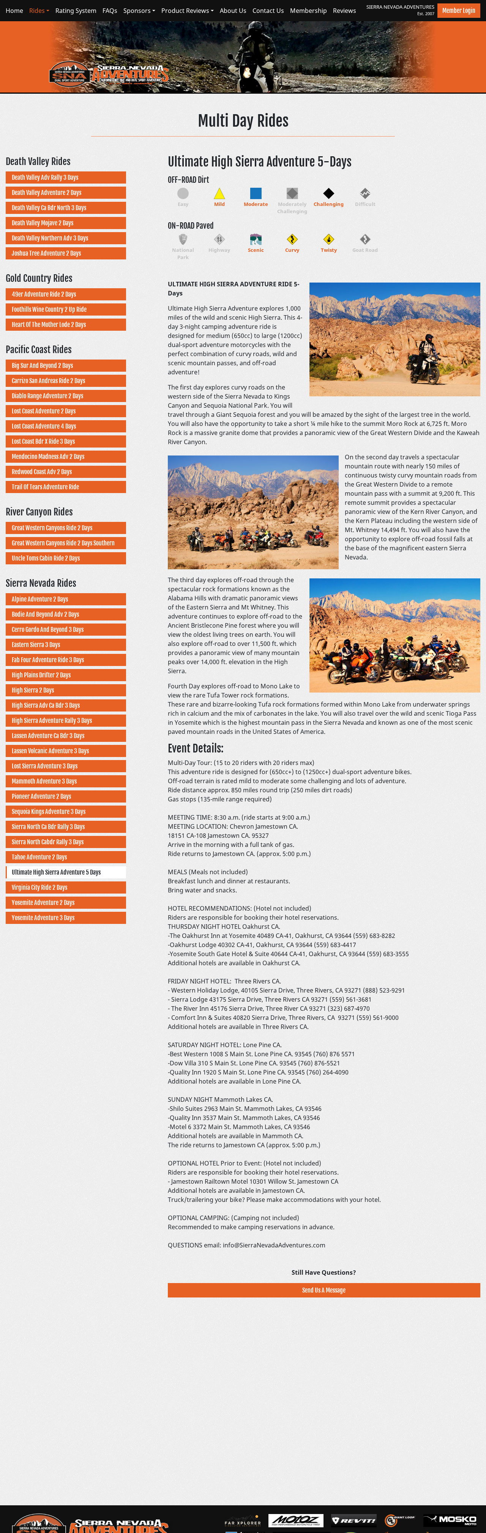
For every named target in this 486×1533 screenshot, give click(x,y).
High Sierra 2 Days (33, 690)
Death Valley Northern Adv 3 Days (50, 238)
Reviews (344, 10)
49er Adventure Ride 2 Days (44, 294)
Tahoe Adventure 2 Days (39, 857)
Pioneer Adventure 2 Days (41, 796)
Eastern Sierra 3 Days (36, 645)
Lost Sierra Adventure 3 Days (44, 766)
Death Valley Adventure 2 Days (46, 192)
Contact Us (268, 10)
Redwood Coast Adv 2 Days (42, 472)
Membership (308, 10)
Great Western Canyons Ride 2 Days (52, 528)
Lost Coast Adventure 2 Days (44, 411)
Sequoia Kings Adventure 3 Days (48, 811)
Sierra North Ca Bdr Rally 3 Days (48, 827)
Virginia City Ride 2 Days (39, 887)
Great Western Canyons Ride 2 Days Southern (63, 543)
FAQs (110, 10)
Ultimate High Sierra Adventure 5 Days (56, 872)
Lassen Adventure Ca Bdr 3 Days (48, 736)
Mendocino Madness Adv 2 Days (48, 456)
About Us (233, 10)
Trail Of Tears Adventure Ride (45, 487)
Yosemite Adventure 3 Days (43, 918)
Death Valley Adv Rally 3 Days (45, 177)
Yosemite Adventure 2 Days (43, 902)
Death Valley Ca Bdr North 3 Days (49, 208)
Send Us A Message (324, 1290)
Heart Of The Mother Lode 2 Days (49, 324)
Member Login (458, 10)
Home (14, 10)
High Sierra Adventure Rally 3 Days (52, 720)
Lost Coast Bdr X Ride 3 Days (43, 441)
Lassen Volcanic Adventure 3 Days (50, 751)
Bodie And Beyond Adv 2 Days (45, 614)
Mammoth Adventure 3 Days (44, 781)
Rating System (75, 10)
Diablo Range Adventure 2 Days (47, 396)
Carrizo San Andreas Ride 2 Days (48, 381)
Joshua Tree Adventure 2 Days (46, 253)
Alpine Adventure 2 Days (40, 599)
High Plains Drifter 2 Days (41, 675)
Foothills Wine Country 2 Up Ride (49, 309)
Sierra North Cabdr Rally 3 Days (48, 842)
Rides (37, 10)
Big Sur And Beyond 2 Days (42, 365)
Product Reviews (185, 10)
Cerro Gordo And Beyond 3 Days (48, 629)
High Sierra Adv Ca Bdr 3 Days (46, 705)
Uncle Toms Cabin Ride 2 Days (46, 558)
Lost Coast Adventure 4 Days (44, 426)
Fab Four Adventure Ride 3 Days (48, 660)
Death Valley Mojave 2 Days (42, 223)
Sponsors (137, 10)
